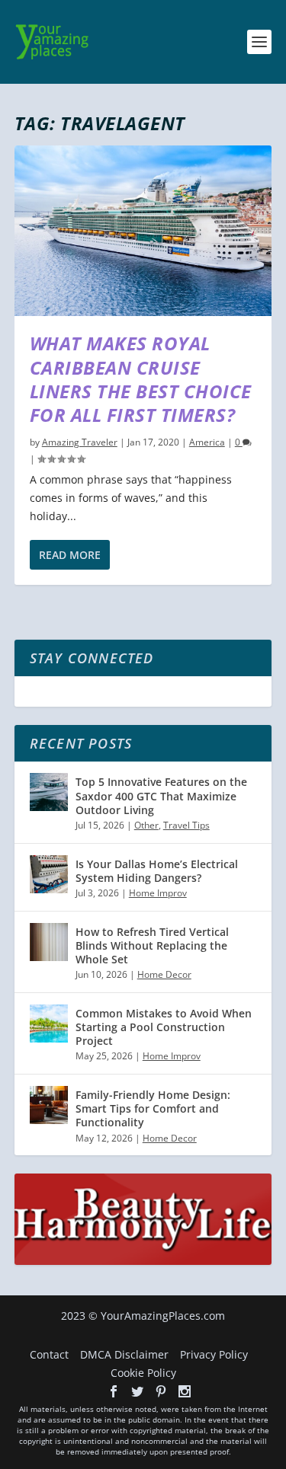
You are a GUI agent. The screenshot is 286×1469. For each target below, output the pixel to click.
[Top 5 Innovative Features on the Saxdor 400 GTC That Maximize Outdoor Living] (49, 792)
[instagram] (184, 1391)
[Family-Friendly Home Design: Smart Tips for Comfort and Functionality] (49, 1105)
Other (146, 825)
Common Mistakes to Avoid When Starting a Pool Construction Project (164, 1027)
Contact (49, 1354)
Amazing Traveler (79, 442)
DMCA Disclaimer (124, 1354)
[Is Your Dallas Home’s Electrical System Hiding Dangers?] (49, 874)
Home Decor (164, 974)
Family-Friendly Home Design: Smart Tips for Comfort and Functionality (153, 1108)
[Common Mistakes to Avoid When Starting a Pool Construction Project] (49, 1023)
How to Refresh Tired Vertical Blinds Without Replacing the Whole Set (152, 945)
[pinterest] (161, 1391)
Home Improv (158, 892)
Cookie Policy (143, 1372)
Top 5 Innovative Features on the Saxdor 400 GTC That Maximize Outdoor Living (161, 795)
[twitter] (137, 1391)
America (207, 442)
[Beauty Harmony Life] (143, 1260)
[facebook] (114, 1391)
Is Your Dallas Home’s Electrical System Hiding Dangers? (157, 871)
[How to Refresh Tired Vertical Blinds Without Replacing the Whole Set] (49, 942)
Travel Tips (186, 825)
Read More (70, 555)
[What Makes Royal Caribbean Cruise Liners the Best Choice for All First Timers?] (143, 230)
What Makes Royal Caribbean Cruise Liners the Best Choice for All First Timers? (141, 379)
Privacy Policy (214, 1354)
